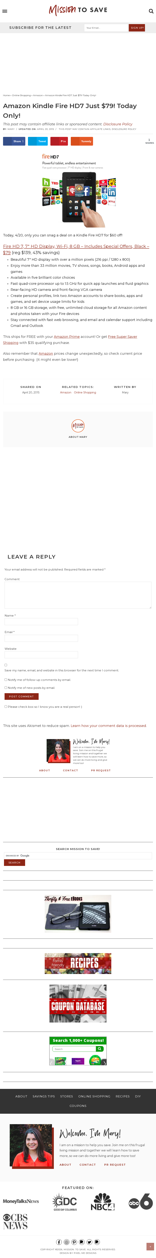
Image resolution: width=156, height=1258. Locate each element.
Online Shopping (85, 392)
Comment (12, 579)
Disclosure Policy (117, 124)
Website (11, 649)
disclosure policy (124, 129)
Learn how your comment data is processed (108, 726)
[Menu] (4, 11)
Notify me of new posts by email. (31, 688)
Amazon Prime (67, 337)
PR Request (101, 770)
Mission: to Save (78, 10)
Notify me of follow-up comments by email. (39, 680)
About (44, 770)
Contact (70, 770)
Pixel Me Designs (85, 1253)
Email (10, 632)
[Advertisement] (78, 61)
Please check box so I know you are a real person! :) (44, 707)
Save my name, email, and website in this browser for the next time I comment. (62, 670)
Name (10, 615)
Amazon (46, 354)
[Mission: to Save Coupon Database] (78, 1024)
